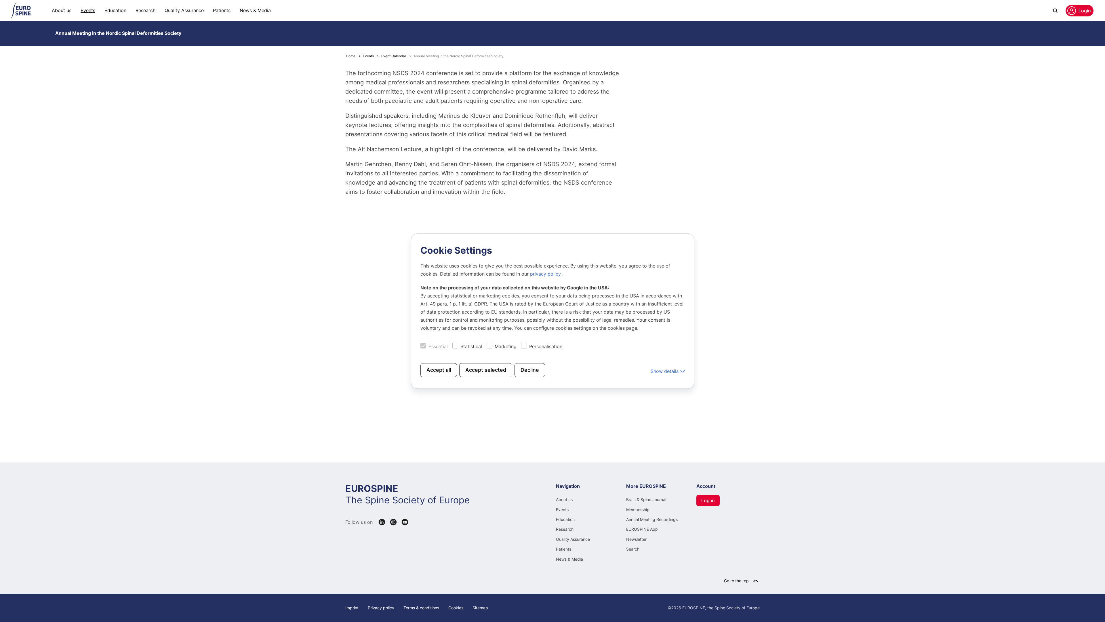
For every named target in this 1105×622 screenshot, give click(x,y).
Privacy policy (381, 607)
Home (350, 56)
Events (88, 10)
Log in (708, 500)
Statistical (471, 346)
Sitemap (480, 607)
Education (115, 10)
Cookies (455, 607)
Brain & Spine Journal (646, 499)
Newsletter (636, 539)
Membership (637, 509)
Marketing (506, 346)
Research (145, 10)
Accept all (438, 370)
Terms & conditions (421, 607)
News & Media (255, 10)
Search (632, 549)
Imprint (352, 607)
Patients (221, 10)
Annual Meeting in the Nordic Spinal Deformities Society (118, 33)
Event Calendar (393, 56)
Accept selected (485, 370)
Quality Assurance (184, 10)
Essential (438, 346)
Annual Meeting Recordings (652, 519)
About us (61, 10)
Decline (530, 370)
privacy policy (546, 274)
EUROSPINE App (642, 529)
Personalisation (545, 346)
